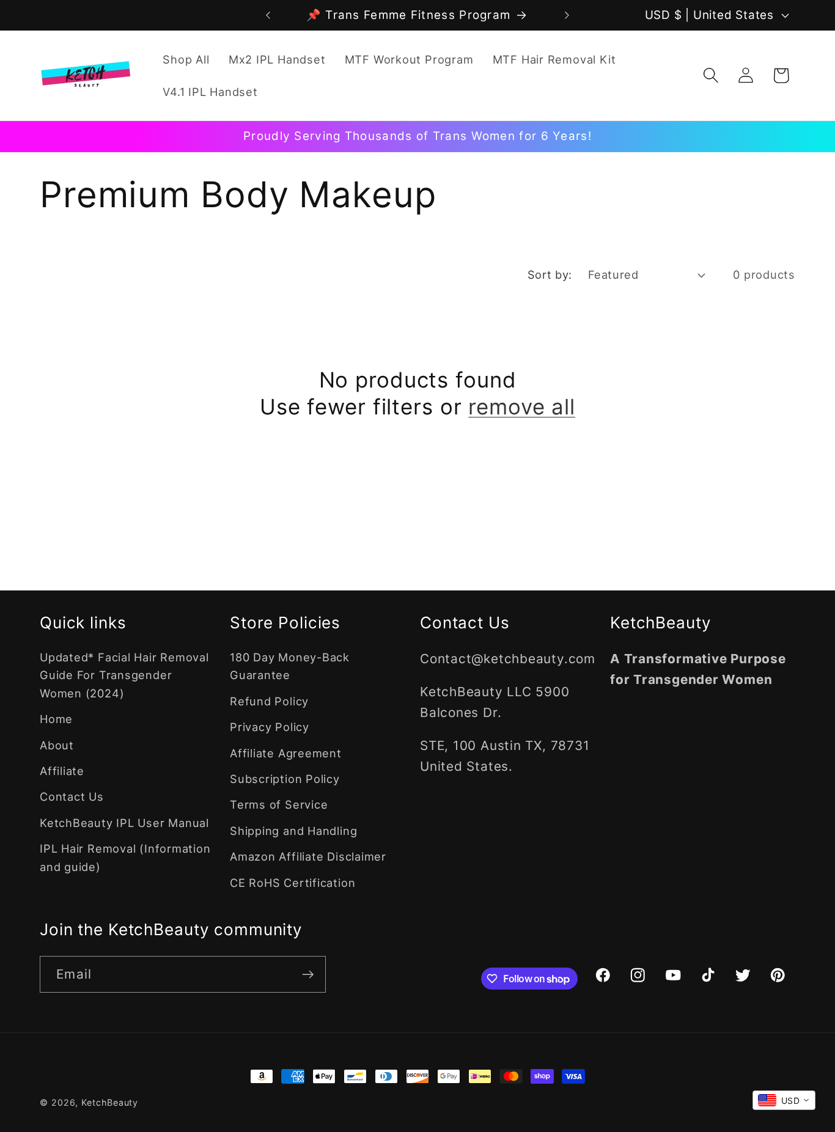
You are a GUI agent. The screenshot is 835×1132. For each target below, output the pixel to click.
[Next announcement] (567, 15)
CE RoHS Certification (292, 882)
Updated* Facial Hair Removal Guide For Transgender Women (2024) (124, 675)
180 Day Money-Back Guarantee (290, 666)
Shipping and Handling (293, 830)
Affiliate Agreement (286, 753)
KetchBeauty (109, 1102)
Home (56, 719)
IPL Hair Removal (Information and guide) (125, 857)
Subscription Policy (285, 778)
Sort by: (550, 274)
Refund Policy (269, 701)
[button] (711, 75)
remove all (521, 406)
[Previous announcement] (267, 15)
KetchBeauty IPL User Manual (124, 822)
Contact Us (72, 796)
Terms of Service (279, 804)
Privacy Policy (269, 726)
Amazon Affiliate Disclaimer (308, 856)
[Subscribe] (307, 974)
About (57, 745)
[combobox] (783, 1100)
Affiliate (62, 770)
